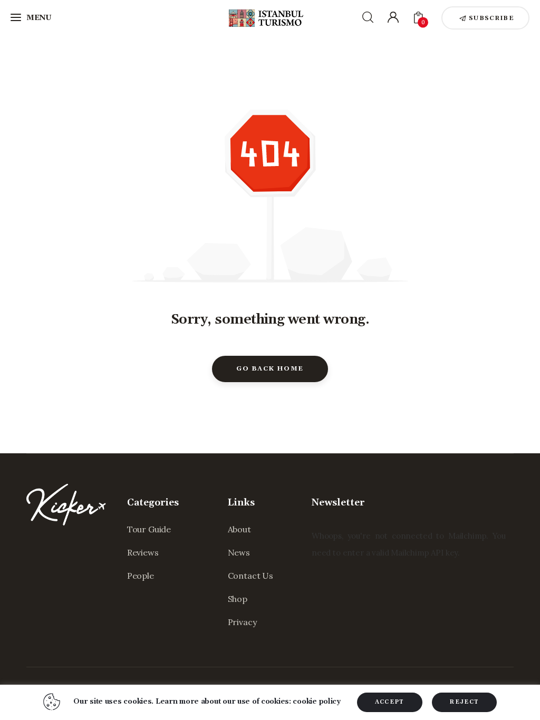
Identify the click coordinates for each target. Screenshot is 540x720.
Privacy (242, 622)
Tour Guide (149, 529)
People (140, 575)
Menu (39, 18)
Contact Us (250, 575)
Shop (237, 598)
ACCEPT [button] (389, 702)
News (239, 552)
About (239, 529)
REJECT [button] (464, 702)
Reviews (143, 552)
